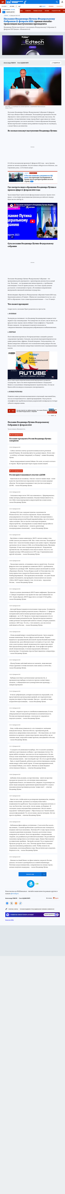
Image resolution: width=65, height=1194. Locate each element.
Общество (27, 173)
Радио (44, 6)
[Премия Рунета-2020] (24, 2)
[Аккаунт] (62, 2)
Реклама (51, 6)
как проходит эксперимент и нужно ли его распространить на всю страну (38, 178)
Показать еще (30, 874)
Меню (3, 2)
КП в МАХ (47, 10)
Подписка (60, 6)
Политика (6, 15)
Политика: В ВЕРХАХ (13, 909)
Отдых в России (56, 10)
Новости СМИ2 (9, 920)
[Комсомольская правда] (15, 2)
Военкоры (28, 10)
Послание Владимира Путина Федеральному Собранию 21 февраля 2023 (37, 909)
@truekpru (15, 893)
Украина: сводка (37, 10)
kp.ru (56, 898)
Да (3, 12)
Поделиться (56, 62)
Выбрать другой (10, 12)
